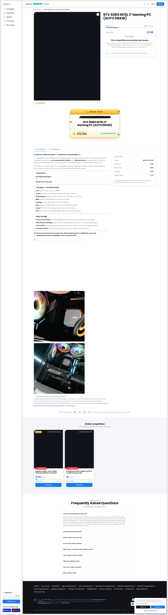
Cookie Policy (129, 589)
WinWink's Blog (92, 589)
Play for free (11, 601)
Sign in (153, 4)
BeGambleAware (115, 610)
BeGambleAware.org (114, 412)
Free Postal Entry (39, 592)
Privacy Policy (118, 589)
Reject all (143, 607)
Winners (36, 586)
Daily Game (55, 586)
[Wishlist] (144, 4)
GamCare (123, 610)
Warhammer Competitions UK (105, 586)
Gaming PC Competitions (76, 589)
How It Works (45, 586)
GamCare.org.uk (126, 412)
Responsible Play (141, 589)
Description (41, 149)
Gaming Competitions (58, 589)
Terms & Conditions (105, 589)
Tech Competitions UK (86, 586)
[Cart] (148, 4)
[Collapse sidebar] (19, 4)
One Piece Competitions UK (146, 586)
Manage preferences (150, 610)
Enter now (48, 485)
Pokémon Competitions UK (126, 586)
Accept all (158, 607)
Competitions (38, 9)
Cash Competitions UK (41, 589)
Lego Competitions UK (69, 586)
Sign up (160, 4)
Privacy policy (144, 603)
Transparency (55, 149)
